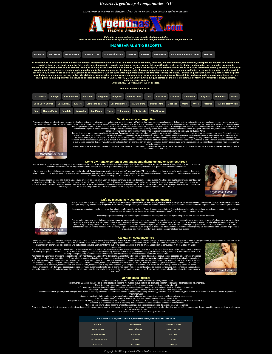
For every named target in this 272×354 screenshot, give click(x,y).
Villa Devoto (139, 111)
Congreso (205, 96)
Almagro (54, 96)
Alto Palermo (71, 96)
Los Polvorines (118, 103)
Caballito (161, 96)
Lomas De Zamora (96, 103)
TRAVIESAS (160, 54)
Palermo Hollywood (227, 103)
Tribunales (123, 111)
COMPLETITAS (91, 54)
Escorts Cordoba (173, 329)
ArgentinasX (129, 351)
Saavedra (81, 111)
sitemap (173, 344)
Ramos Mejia (50, 111)
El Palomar (220, 96)
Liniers (78, 103)
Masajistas (135, 334)
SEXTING (208, 54)
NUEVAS (132, 54)
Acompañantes (135, 329)
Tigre (110, 111)
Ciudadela (189, 96)
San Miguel (96, 111)
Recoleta (66, 111)
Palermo (208, 103)
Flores (234, 96)
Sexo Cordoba (97, 329)
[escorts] (136, 31)
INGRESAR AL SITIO (136, 46)
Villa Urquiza (157, 111)
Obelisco (172, 103)
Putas (173, 339)
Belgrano (103, 96)
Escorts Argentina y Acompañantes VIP (136, 3)
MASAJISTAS (72, 54)
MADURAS (54, 54)
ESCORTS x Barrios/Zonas (185, 54)
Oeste (185, 103)
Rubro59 (173, 334)
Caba (148, 96)
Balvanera (87, 96)
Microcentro (156, 103)
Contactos (97, 344)
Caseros (174, 96)
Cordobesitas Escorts (98, 339)
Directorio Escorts (173, 324)
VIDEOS (145, 54)
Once (196, 103)
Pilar (36, 111)
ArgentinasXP (135, 324)
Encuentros (135, 344)
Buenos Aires (134, 96)
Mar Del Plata (138, 103)
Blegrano (117, 96)
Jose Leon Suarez (43, 103)
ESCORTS (39, 54)
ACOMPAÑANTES (113, 54)
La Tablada (40, 96)
